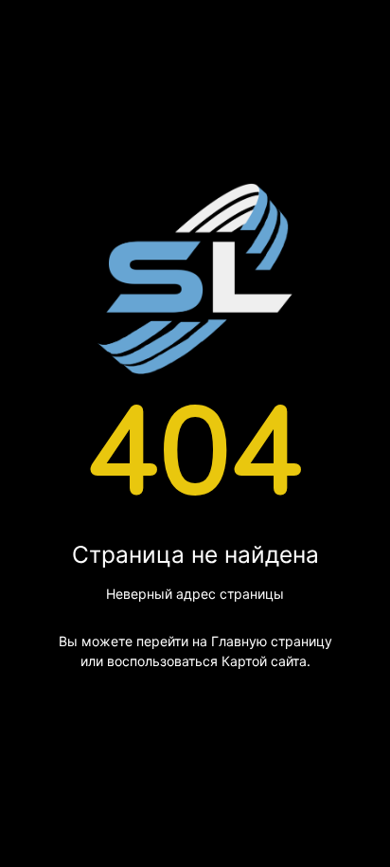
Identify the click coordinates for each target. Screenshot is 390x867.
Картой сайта (264, 661)
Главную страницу (271, 641)
